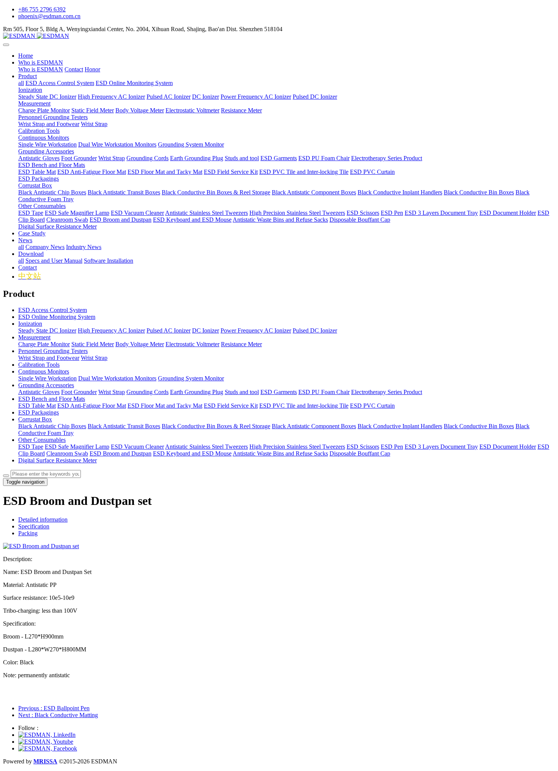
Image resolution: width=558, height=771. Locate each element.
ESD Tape (30, 446)
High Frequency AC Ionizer (111, 330)
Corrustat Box (35, 419)
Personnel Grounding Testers (53, 351)
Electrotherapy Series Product (386, 392)
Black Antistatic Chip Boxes (52, 426)
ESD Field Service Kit (231, 405)
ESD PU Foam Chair (324, 392)
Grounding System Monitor (191, 378)
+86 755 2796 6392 (42, 9)
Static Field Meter (92, 344)
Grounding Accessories (46, 385)
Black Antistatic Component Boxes (314, 426)
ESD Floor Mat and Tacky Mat (165, 405)
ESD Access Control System (52, 310)
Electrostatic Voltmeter (192, 344)
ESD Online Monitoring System (56, 317)
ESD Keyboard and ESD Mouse (192, 453)
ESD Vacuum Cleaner (137, 446)
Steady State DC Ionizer (47, 330)
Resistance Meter (241, 344)
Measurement (34, 337)
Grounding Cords (147, 392)
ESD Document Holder (507, 446)
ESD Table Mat (37, 405)
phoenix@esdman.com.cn (49, 16)
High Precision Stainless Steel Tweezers (297, 446)
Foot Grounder (79, 392)
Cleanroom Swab (67, 453)
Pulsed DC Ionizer (315, 330)
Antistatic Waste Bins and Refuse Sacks (280, 453)
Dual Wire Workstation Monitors (117, 378)
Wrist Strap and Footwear (48, 358)
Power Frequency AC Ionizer (256, 330)
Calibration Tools (39, 364)
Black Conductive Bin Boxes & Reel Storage (216, 426)
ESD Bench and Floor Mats (51, 399)
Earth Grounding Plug (196, 392)
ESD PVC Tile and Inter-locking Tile (303, 405)
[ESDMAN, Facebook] (47, 748)
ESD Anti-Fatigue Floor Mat (91, 405)
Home (25, 55)
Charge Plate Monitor (44, 344)
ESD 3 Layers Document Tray (441, 446)
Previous (54, 708)
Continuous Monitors (43, 371)
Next (58, 715)
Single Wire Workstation (47, 378)
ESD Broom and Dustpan (120, 453)
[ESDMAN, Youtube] (45, 741)
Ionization (30, 323)
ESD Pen (392, 446)
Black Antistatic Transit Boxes (124, 426)
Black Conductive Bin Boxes (479, 426)
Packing (28, 533)
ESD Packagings (38, 412)
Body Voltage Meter (139, 344)
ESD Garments (278, 392)
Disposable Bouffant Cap (359, 453)
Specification (33, 526)
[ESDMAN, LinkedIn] (47, 735)
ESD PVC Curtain (372, 405)
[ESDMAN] (279, 36)
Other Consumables (42, 440)
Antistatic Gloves (39, 392)
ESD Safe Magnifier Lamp (77, 446)
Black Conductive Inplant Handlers (400, 426)
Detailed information (43, 519)
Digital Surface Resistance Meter (57, 460)
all (21, 83)
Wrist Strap (94, 358)
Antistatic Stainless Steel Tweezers (206, 446)
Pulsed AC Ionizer (169, 330)
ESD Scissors (363, 446)
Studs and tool (242, 392)
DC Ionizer (205, 330)
